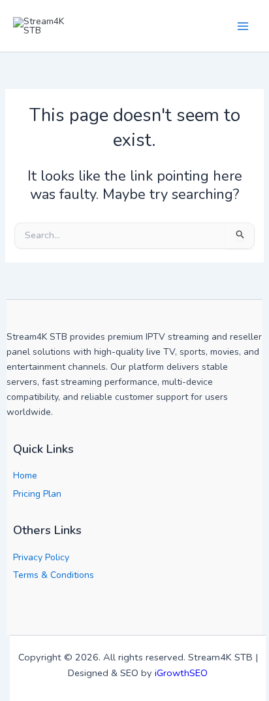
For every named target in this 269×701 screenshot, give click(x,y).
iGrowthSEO (181, 672)
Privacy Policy (41, 557)
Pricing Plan (37, 494)
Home (25, 475)
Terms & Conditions (53, 575)
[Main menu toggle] (242, 25)
